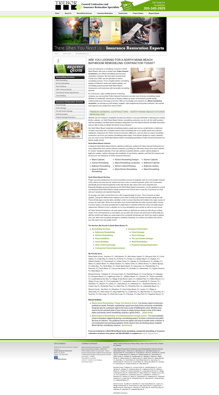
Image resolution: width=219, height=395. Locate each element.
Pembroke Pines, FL (138, 378)
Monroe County (118, 383)
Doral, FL (148, 352)
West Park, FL (149, 378)
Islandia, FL (127, 356)
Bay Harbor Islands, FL (153, 351)
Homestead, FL (156, 354)
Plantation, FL (117, 376)
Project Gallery (138, 13)
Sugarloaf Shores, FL (138, 389)
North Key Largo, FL (157, 387)
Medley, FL (147, 356)
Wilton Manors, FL (145, 373)
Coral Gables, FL (130, 352)
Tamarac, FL (124, 371)
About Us (68, 13)
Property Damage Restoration (66, 117)
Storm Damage (61, 108)
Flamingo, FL (117, 389)
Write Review (62, 359)
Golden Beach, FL (124, 354)
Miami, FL (154, 356)
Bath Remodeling (61, 80)
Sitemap (118, 345)
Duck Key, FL (128, 387)
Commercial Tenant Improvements (67, 92)
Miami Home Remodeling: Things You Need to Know (114, 303)
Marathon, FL (137, 383)
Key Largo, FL (146, 387)
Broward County (118, 367)
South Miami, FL (138, 362)
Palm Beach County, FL (120, 393)
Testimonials (122, 13)
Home (57, 13)
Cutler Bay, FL (140, 352)
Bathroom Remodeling (105, 232)
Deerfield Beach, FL (151, 367)
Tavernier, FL (137, 387)
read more (147, 313)
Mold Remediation (62, 114)
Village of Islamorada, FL (120, 385)
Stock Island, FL (134, 385)
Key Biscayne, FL (137, 356)
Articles (120, 343)
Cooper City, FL (126, 378)
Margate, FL (125, 369)
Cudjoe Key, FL (157, 385)
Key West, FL (128, 383)
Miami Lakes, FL (138, 358)
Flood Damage (61, 105)
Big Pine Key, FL (118, 387)
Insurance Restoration (105, 13)
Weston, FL (126, 376)
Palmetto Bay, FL (118, 362)
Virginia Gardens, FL (132, 363)
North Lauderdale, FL (135, 371)
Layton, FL (159, 383)
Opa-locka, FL (155, 360)
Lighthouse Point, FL (149, 369)
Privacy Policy (135, 343)
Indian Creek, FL (118, 356)
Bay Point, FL (127, 389)
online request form (150, 333)
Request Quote (154, 13)
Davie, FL (133, 376)
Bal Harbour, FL (140, 351)
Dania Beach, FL (142, 376)
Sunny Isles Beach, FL (151, 362)
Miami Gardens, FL (126, 358)
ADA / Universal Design (64, 89)
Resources (127, 343)
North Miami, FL (130, 360)
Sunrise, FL (155, 374)
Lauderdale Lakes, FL (135, 374)
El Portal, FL (156, 352)
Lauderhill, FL (147, 374)
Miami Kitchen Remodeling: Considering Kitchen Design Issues (119, 316)
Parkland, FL (128, 367)
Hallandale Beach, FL (122, 380)
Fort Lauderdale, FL (122, 374)
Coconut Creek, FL (138, 367)
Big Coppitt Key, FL (146, 385)
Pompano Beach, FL (136, 369)
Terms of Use (144, 343)
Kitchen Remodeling (62, 83)
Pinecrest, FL (129, 362)
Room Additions (61, 86)
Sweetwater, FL (120, 363)
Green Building (61, 96)
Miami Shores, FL (149, 358)
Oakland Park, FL (134, 373)
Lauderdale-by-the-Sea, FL (151, 371)
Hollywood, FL (152, 376)
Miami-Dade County (119, 351)
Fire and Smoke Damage (64, 111)
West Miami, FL (144, 363)
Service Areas (67, 53)
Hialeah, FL (134, 354)
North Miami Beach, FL (82, 53)
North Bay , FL (120, 360)
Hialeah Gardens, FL (145, 354)
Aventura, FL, (130, 351)
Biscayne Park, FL (118, 352)
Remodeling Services (84, 13)
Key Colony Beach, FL (148, 383)
